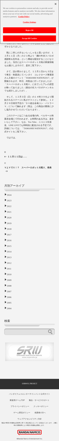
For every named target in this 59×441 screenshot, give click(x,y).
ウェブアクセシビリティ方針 (29, 419)
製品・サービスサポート (39, 400)
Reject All (29, 30)
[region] (29, 22)
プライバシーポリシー (20, 406)
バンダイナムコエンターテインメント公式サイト (29, 394)
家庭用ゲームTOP (17, 400)
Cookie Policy (24, 17)
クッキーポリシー (41, 406)
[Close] (55, 4)
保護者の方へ (40, 412)
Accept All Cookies (29, 38)
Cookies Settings (29, 22)
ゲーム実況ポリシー (21, 412)
